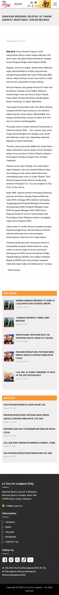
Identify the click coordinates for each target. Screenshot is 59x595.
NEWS (8, 527)
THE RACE (10, 522)
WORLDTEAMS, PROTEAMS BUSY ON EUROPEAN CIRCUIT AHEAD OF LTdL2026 (34, 336)
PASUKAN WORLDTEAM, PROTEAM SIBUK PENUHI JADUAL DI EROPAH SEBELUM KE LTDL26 (35, 355)
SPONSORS (10, 537)
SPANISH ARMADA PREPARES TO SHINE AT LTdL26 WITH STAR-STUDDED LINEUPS (35, 302)
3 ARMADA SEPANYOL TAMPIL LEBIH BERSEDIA (32, 319)
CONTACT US (11, 542)
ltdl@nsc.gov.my (14, 506)
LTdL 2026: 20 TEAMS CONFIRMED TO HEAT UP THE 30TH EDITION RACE (35, 374)
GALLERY (9, 532)
